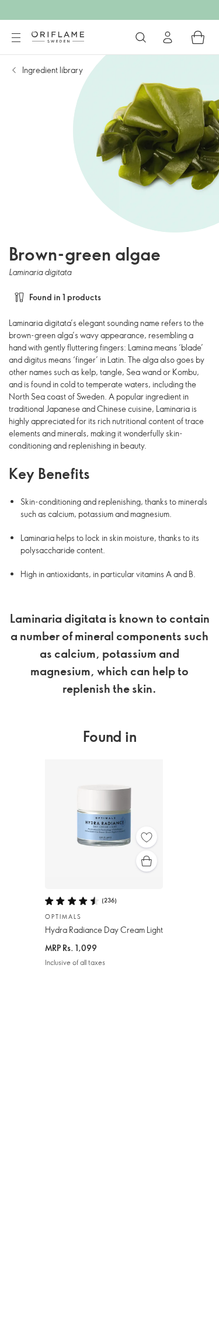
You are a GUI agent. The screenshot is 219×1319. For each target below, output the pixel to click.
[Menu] (16, 38)
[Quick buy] (146, 861)
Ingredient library (52, 69)
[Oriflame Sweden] (58, 37)
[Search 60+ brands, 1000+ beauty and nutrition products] (141, 37)
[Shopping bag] (198, 37)
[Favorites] (146, 837)
